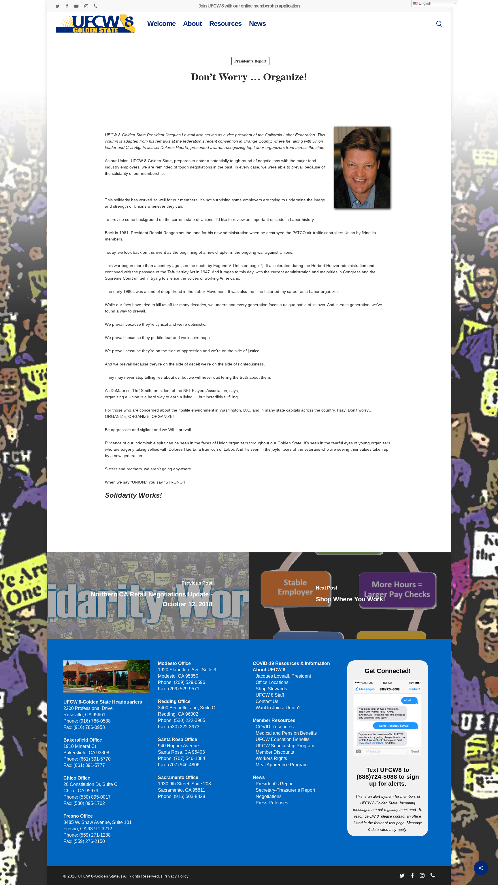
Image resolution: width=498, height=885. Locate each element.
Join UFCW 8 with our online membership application (249, 5)
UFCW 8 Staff (270, 695)
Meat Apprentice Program (282, 764)
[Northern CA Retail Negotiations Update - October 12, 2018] (147, 595)
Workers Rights (271, 758)
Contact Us (267, 701)
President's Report (250, 61)
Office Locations (272, 682)
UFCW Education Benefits (283, 739)
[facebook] (67, 6)
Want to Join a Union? (278, 707)
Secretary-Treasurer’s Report (285, 790)
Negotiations (269, 796)
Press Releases (272, 802)
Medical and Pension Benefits (286, 733)
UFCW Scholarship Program (285, 745)
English (424, 3)
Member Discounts (275, 752)
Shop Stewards (271, 688)
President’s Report (275, 783)
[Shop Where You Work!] (350, 595)
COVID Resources (275, 726)
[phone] (95, 6)
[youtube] (76, 6)
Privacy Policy (175, 876)
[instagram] (86, 6)
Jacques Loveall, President (283, 676)
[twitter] (58, 6)
